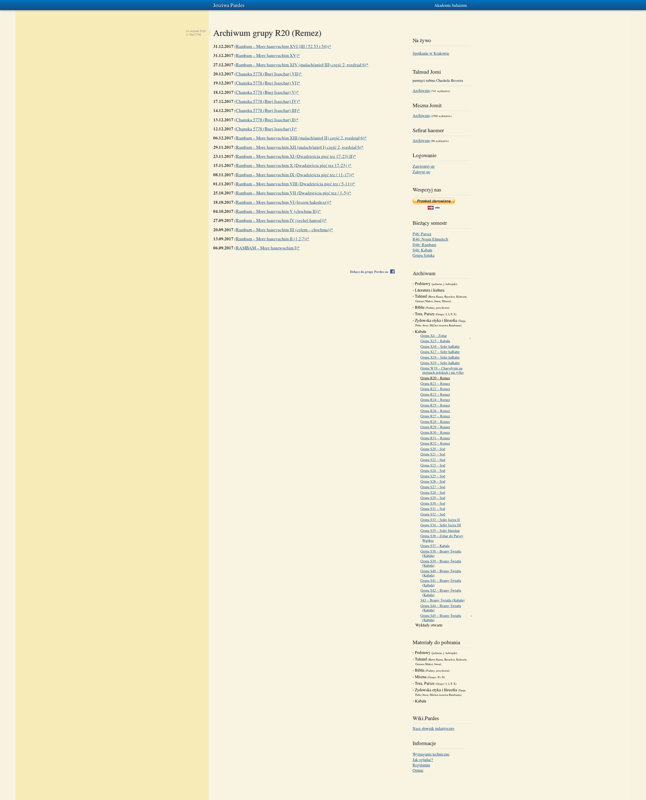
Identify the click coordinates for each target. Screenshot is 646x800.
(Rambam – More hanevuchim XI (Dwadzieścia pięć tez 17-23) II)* (295, 156)
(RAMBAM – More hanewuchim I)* (267, 248)
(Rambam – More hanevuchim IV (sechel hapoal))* (280, 220)
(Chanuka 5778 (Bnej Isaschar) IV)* (267, 101)
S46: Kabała (422, 249)
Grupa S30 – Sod (433, 503)
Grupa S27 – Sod (433, 487)
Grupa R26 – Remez (436, 411)
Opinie (418, 770)
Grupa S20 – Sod (433, 449)
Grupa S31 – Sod (433, 508)
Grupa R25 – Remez (436, 405)
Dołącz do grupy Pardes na (370, 271)
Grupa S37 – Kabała (435, 546)
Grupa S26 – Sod (433, 481)
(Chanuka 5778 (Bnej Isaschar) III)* (267, 110)
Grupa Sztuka (424, 255)
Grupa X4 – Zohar (434, 335)
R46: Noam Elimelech (430, 239)
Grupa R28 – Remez (436, 421)
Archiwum (421, 90)
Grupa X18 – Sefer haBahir (441, 357)
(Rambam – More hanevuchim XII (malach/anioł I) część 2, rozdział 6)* (299, 147)
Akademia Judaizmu (450, 5)
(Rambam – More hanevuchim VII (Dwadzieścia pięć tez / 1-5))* (292, 193)
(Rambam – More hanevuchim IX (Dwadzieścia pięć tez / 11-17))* (294, 175)
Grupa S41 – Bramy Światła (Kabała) (441, 582)
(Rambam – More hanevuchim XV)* (267, 55)
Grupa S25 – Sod (433, 476)
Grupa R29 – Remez (436, 427)
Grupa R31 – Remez (436, 438)
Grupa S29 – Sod (433, 498)
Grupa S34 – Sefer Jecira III (441, 525)
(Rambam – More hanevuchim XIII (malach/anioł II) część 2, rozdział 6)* (300, 138)
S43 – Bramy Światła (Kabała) (443, 600)
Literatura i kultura (429, 290)
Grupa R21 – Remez (436, 383)
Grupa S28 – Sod (433, 492)
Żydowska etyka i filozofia (440, 322)
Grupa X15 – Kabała (436, 341)
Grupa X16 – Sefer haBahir (441, 346)
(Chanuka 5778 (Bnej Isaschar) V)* (266, 92)
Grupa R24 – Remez (436, 399)
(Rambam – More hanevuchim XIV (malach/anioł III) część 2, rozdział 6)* (301, 65)
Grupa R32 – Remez (436, 443)
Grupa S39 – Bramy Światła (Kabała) (441, 563)
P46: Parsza (422, 233)
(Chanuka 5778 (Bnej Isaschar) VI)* (267, 83)
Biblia (432, 307)
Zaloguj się (421, 171)
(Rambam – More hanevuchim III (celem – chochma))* (283, 230)
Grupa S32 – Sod (433, 514)
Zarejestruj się (424, 166)
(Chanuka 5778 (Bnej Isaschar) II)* (266, 120)
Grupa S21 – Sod (433, 454)
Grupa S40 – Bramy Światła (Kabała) (441, 573)
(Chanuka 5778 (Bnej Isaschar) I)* (265, 129)
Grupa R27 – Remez (436, 416)
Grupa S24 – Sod (433, 470)
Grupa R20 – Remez (436, 378)
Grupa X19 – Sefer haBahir (441, 363)
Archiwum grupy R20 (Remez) (267, 32)
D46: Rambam (424, 244)
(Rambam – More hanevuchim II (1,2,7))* (271, 239)
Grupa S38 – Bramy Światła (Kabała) (441, 553)
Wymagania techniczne (431, 754)
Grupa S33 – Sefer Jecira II (441, 520)
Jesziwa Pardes (229, 5)
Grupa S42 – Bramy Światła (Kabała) (441, 592)
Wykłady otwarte (429, 624)
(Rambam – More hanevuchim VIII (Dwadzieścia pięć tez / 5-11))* (294, 184)
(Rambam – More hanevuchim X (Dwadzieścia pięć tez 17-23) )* (293, 165)
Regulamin (421, 764)
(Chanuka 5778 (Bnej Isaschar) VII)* (268, 74)
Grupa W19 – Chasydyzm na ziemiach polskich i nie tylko (443, 370)
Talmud (441, 298)
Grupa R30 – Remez (436, 432)
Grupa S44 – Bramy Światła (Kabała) (441, 608)
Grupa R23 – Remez (436, 394)
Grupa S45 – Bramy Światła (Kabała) (441, 617)
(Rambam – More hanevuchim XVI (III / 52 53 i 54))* (282, 46)
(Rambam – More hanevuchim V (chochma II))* (277, 211)
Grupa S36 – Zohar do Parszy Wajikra (442, 538)
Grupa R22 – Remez (436, 389)
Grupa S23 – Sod (433, 465)
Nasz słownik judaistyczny (434, 728)
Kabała (420, 331)
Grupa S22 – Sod (433, 460)
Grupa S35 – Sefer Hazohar (441, 530)
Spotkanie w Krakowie (431, 53)
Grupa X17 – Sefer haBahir (441, 352)
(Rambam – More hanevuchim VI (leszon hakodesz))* (283, 202)
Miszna (430, 676)
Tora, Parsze (435, 313)
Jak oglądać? (423, 759)
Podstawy (436, 283)
